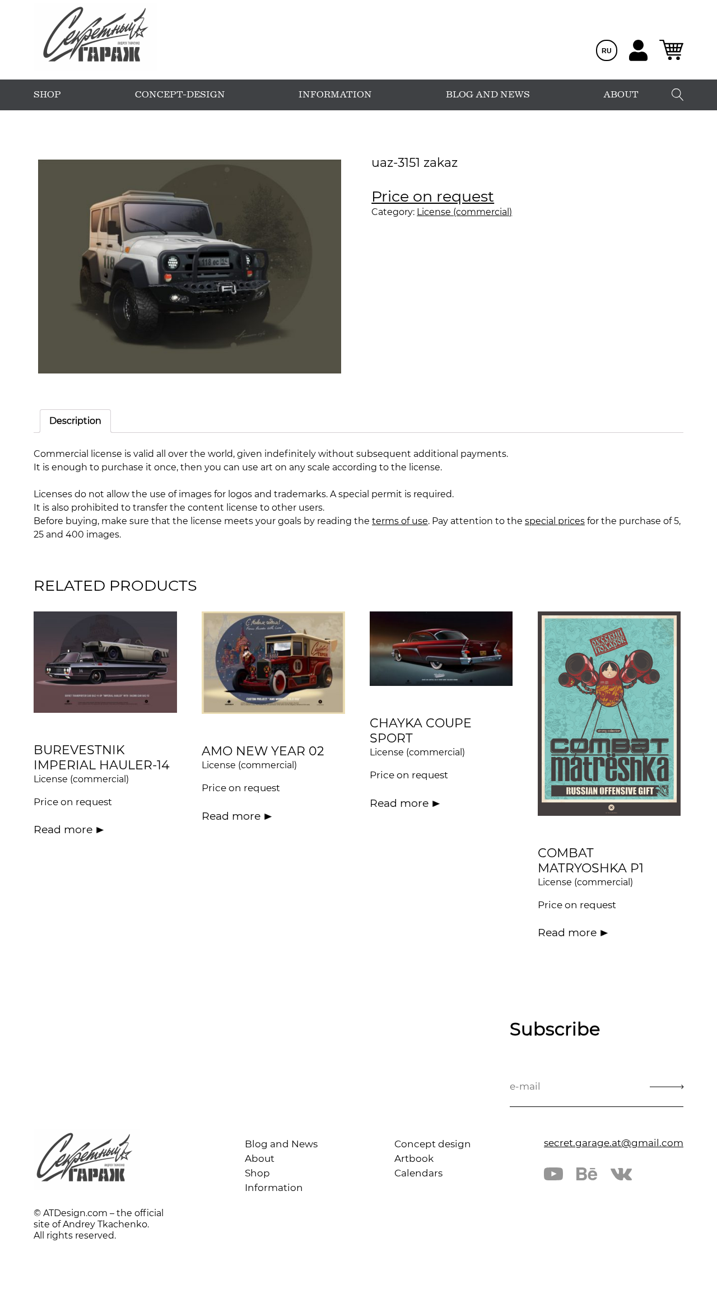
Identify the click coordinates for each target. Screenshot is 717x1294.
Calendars (418, 1173)
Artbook (414, 1158)
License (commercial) (464, 212)
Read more (63, 829)
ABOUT (621, 94)
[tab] (75, 421)
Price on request (432, 196)
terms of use (400, 521)
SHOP (47, 94)
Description (75, 420)
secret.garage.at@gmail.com (613, 1142)
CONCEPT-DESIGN (180, 94)
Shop (257, 1173)
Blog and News (281, 1144)
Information (274, 1187)
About (259, 1158)
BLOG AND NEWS (488, 94)
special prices (555, 521)
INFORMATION (335, 94)
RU (607, 51)
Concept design (432, 1144)
